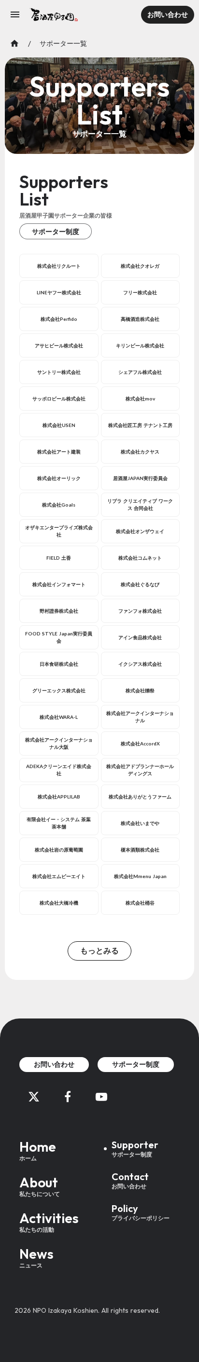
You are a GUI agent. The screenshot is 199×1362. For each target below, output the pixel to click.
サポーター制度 (55, 231)
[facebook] (67, 1096)
